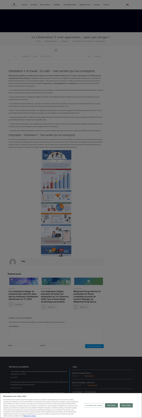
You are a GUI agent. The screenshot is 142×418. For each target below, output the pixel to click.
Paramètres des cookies (94, 405)
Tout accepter (126, 405)
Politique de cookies (29, 416)
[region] (71, 405)
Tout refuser (111, 405)
